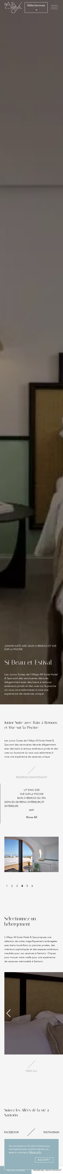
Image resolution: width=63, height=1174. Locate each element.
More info (35, 1152)
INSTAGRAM (51, 1132)
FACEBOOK (11, 1132)
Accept (44, 1159)
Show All (31, 817)
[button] (8, 1013)
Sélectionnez (36, 5)
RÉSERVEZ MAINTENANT (47, 1170)
